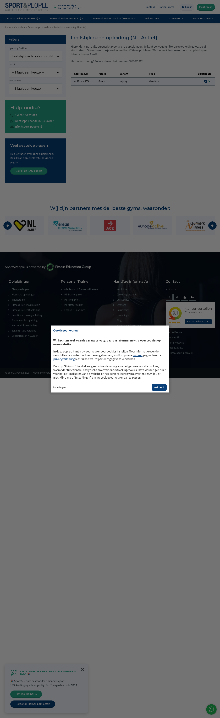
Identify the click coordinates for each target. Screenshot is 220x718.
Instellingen (59, 387)
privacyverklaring (64, 359)
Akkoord (159, 387)
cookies (137, 355)
